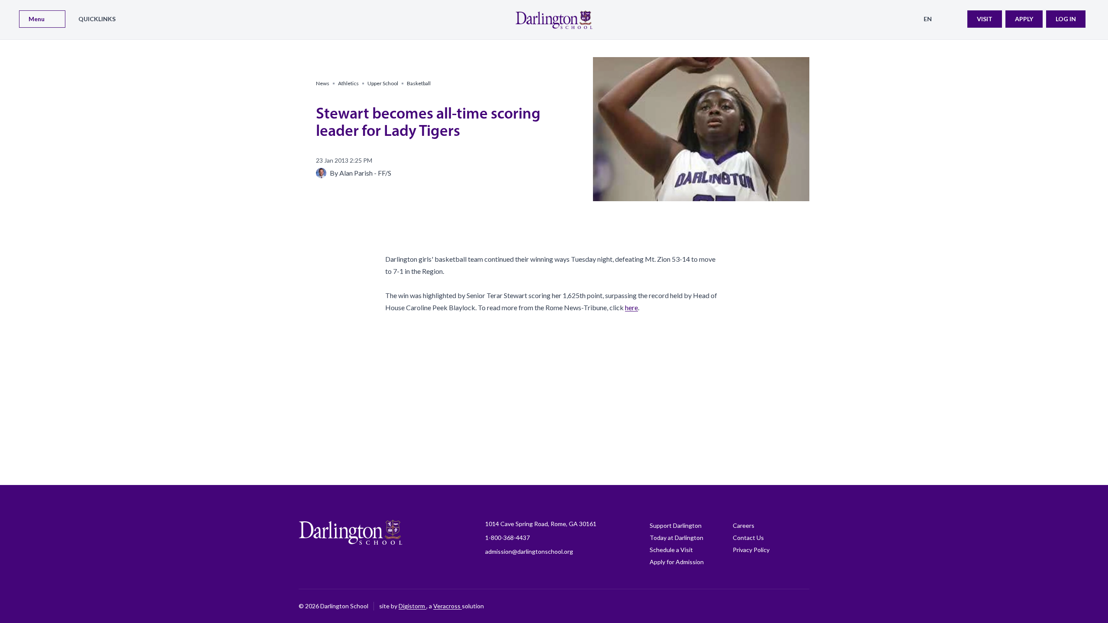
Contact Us (748, 537)
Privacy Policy (751, 549)
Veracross (447, 606)
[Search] (955, 19)
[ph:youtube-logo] (781, 606)
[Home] (554, 19)
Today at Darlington (676, 537)
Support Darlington (676, 525)
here (631, 307)
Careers (743, 525)
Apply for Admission (677, 561)
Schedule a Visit (671, 549)
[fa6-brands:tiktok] (737, 606)
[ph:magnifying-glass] (955, 19)
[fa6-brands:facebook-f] (694, 606)
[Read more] (694, 606)
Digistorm (412, 606)
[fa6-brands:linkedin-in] (759, 606)
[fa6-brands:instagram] (716, 606)
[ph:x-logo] (802, 606)
